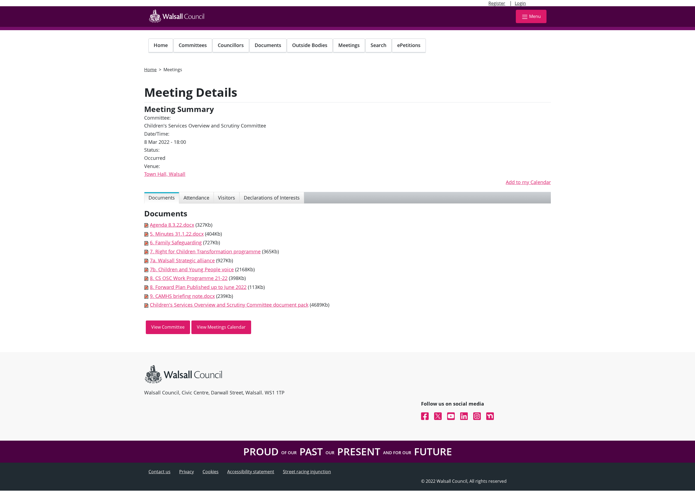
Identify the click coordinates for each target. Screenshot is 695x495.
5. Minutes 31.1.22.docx (177, 234)
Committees (193, 45)
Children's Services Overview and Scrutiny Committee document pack (229, 304)
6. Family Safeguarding (176, 242)
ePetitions (409, 45)
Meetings (349, 45)
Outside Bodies (309, 45)
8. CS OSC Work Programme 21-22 (189, 278)
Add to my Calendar (528, 182)
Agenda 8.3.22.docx (172, 225)
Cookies (211, 472)
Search (378, 45)
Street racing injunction (307, 472)
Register (496, 3)
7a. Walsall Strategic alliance (182, 260)
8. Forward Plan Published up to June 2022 (198, 287)
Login (520, 3)
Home (161, 45)
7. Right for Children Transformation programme (205, 251)
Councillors (231, 45)
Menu (535, 16)
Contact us (159, 472)
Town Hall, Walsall (164, 174)
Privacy (186, 472)
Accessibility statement (250, 472)
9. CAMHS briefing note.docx (182, 296)
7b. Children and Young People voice (192, 269)
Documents (268, 45)
